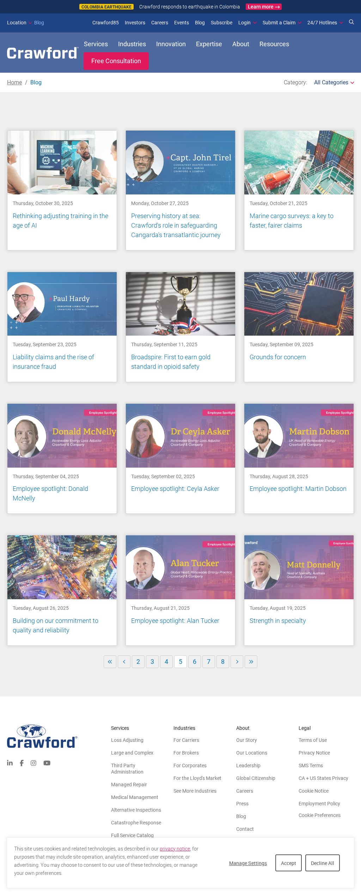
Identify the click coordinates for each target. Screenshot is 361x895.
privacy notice (175, 849)
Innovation (171, 44)
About (240, 44)
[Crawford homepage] (59, 736)
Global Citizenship (255, 778)
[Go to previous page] (124, 661)
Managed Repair (129, 784)
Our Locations (251, 753)
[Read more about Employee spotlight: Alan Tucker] (180, 590)
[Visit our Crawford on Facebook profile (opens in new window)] (22, 762)
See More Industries (194, 791)
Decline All (322, 863)
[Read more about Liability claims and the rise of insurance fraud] (62, 327)
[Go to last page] (251, 661)
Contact (245, 829)
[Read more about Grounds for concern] (299, 327)
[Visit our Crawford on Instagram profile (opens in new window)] (33, 762)
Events (181, 22)
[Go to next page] (237, 661)
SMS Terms (311, 765)
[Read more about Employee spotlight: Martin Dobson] (299, 458)
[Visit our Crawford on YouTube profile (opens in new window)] (46, 762)
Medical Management (134, 797)
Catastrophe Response (136, 822)
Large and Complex (132, 753)
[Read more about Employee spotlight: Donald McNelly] (62, 458)
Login (244, 22)
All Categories (331, 82)
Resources (274, 44)
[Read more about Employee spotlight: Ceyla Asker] (180, 458)
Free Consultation (116, 61)
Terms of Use (313, 740)
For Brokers (186, 753)
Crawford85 (105, 22)
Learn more (261, 7)
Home (14, 82)
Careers (159, 22)
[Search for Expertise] (351, 22)
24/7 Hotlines (322, 22)
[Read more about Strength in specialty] (299, 590)
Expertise (209, 44)
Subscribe (221, 22)
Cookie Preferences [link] (320, 815)
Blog (25, 22)
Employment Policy (319, 803)
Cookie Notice (314, 791)
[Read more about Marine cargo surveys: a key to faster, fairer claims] (299, 190)
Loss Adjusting (127, 740)
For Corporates (190, 765)
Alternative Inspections (136, 810)
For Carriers (186, 740)
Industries (132, 44)
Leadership (248, 765)
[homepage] (43, 53)
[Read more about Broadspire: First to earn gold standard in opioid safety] (180, 327)
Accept (288, 863)
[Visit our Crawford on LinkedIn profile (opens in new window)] (10, 762)
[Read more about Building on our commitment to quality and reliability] (62, 590)
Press (242, 803)
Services (96, 44)
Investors (135, 22)
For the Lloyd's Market (197, 778)
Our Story (246, 740)
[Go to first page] (110, 661)
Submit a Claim (279, 22)
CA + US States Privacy (323, 778)
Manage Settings (248, 863)
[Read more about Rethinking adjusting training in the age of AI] (62, 190)
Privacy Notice (314, 753)
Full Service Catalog (132, 835)
